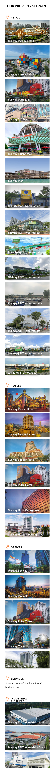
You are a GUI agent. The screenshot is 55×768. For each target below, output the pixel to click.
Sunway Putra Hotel (20, 485)
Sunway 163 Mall (18, 119)
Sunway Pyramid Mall (21, 41)
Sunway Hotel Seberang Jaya (25, 534)
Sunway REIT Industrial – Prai (26, 722)
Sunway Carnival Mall (21, 74)
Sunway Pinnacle (18, 596)
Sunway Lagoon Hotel (21, 459)
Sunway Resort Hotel (21, 409)
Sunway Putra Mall (19, 99)
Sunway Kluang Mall (20, 154)
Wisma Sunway (17, 666)
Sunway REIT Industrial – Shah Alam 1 (26, 747)
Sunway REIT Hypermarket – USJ (25, 277)
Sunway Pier (15, 180)
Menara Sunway (17, 570)
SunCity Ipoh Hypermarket (24, 206)
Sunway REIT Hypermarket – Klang (25, 303)
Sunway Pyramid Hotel (21, 434)
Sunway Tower (17, 646)
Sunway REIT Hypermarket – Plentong (25, 353)
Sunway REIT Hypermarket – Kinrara (25, 232)
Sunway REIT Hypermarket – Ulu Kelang (25, 331)
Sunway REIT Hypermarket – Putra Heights (25, 252)
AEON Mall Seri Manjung (22, 373)
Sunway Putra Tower (20, 621)
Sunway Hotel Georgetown (24, 510)
